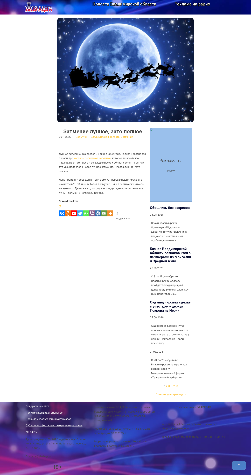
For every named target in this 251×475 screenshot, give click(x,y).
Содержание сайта (37, 406)
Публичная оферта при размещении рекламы (54, 425)
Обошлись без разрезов (170, 208)
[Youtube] (74, 209)
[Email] (104, 209)
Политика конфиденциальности (45, 412)
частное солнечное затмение (92, 158)
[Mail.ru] (98, 209)
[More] (110, 209)
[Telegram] (80, 209)
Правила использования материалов (48, 419)
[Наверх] (239, 465)
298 (175, 386)
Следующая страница (171, 394)
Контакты (31, 431)
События (81, 136)
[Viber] (92, 209)
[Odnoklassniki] (68, 209)
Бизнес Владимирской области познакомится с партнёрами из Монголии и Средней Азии (170, 255)
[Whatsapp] (86, 209)
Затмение (127, 136)
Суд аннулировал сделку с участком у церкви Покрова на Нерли (170, 306)
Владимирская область (105, 136)
